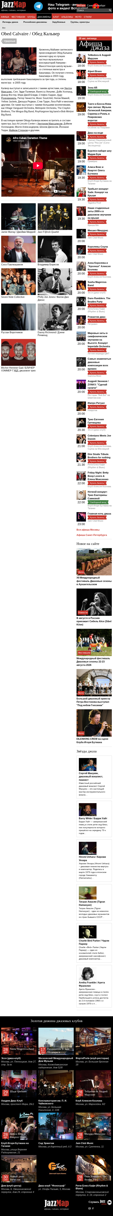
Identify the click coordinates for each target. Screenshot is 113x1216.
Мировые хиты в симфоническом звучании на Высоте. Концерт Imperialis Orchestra (99, 340)
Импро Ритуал (96, 403)
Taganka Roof (94, 202)
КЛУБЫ (31, 17)
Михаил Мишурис (98, 230)
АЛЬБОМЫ (67, 17)
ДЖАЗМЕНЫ (44, 17)
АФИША (5, 17)
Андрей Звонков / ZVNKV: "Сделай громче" (98, 384)
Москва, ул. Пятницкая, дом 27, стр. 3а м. (18, 1063)
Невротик (92, 410)
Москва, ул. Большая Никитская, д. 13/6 (49, 1108)
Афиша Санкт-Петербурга (92, 535)
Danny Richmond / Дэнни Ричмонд (51, 333)
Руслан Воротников (12, 332)
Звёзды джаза (87, 751)
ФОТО (78, 17)
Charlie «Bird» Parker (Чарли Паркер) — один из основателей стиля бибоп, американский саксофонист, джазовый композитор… (92, 953)
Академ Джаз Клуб (12, 1100)
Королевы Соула (98, 246)
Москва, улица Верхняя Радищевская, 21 (14, 1151)
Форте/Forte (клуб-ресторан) (92, 1058)
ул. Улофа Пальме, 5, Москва (54, 1189)
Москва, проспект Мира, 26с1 (17, 1104)
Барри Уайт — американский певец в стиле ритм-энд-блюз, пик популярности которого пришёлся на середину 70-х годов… (93, 827)
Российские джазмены (35, 22)
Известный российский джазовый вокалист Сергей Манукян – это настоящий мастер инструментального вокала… (92, 789)
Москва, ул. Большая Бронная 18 (92, 1063)
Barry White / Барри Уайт (93, 818)
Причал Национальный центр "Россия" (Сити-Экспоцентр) (99, 143)
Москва (81, 5)
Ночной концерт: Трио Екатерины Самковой (98, 495)
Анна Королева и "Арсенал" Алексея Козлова (99, 266)
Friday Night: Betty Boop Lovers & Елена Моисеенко (98, 476)
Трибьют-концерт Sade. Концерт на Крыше (98, 192)
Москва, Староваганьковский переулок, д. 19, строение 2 (92, 1193)
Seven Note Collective (13, 297)
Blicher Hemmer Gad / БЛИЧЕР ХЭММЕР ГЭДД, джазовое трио (18, 369)
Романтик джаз (96, 317)
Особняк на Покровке (99, 127)
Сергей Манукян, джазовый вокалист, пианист (91, 776)
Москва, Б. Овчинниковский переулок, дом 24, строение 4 (17, 1190)
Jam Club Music (95, 237)
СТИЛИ (88, 17)
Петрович (92, 324)
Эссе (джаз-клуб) (96, 292)
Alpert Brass (95, 71)
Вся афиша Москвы (88, 529)
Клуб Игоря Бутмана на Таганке (100, 182)
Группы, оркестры (80, 22)
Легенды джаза (10, 22)
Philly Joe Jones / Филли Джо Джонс (53, 298)
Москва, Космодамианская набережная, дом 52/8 (53, 1066)
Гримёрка (92, 161)
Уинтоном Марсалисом (49, 123)
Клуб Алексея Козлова (99, 65)
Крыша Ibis (93, 225)
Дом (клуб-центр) (11, 1185)
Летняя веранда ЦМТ (98, 353)
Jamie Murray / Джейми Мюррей (18, 232)
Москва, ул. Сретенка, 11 (90, 1146)
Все (3, 28)
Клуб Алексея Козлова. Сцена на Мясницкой (100, 79)
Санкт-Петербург (96, 5)
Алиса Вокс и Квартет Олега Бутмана (96, 170)
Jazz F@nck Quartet (48, 232)
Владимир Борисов (48, 264)
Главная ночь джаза (99, 513)
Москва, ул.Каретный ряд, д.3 (54, 1146)
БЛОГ (56, 17)
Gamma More (94, 376)
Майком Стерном (18, 130)
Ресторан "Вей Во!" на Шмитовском (99, 396)
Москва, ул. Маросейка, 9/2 (90, 1104)
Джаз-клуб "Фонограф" (52, 1185)
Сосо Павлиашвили (12, 264)
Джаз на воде (95, 133)
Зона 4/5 (92, 87)
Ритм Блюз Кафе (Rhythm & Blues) (96, 310)
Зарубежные (58, 22)
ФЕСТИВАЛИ (18, 17)
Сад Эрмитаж (46, 1143)
